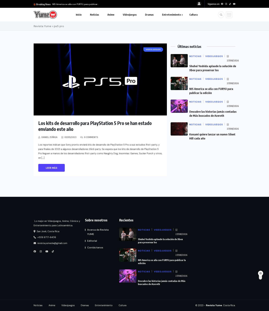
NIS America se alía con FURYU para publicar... (75, 4)
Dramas (149, 14)
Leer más (51, 168)
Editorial (92, 240)
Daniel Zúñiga (49, 137)
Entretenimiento (171, 14)
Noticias (94, 14)
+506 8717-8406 (46, 237)
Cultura (193, 14)
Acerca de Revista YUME (98, 232)
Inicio (79, 14)
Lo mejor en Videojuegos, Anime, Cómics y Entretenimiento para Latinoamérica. (57, 223)
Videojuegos (130, 14)
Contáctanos (95, 247)
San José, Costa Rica (47, 231)
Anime (110, 14)
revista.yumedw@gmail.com (52, 243)
